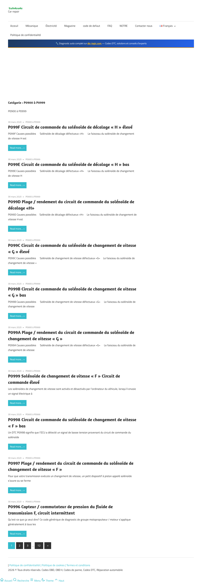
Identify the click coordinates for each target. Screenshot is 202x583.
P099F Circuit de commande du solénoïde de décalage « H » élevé (70, 127)
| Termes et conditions (77, 565)
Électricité (51, 26)
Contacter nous (143, 26)
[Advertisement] (101, 71)
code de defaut (91, 26)
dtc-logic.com (94, 43)
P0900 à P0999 (33, 122)
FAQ (109, 26)
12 (39, 545)
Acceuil (14, 26)
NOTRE (124, 26)
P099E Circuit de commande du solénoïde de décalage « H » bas (68, 164)
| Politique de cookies (53, 565)
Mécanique (32, 26)
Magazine (69, 26)
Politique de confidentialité (25, 35)
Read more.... (16, 148)
